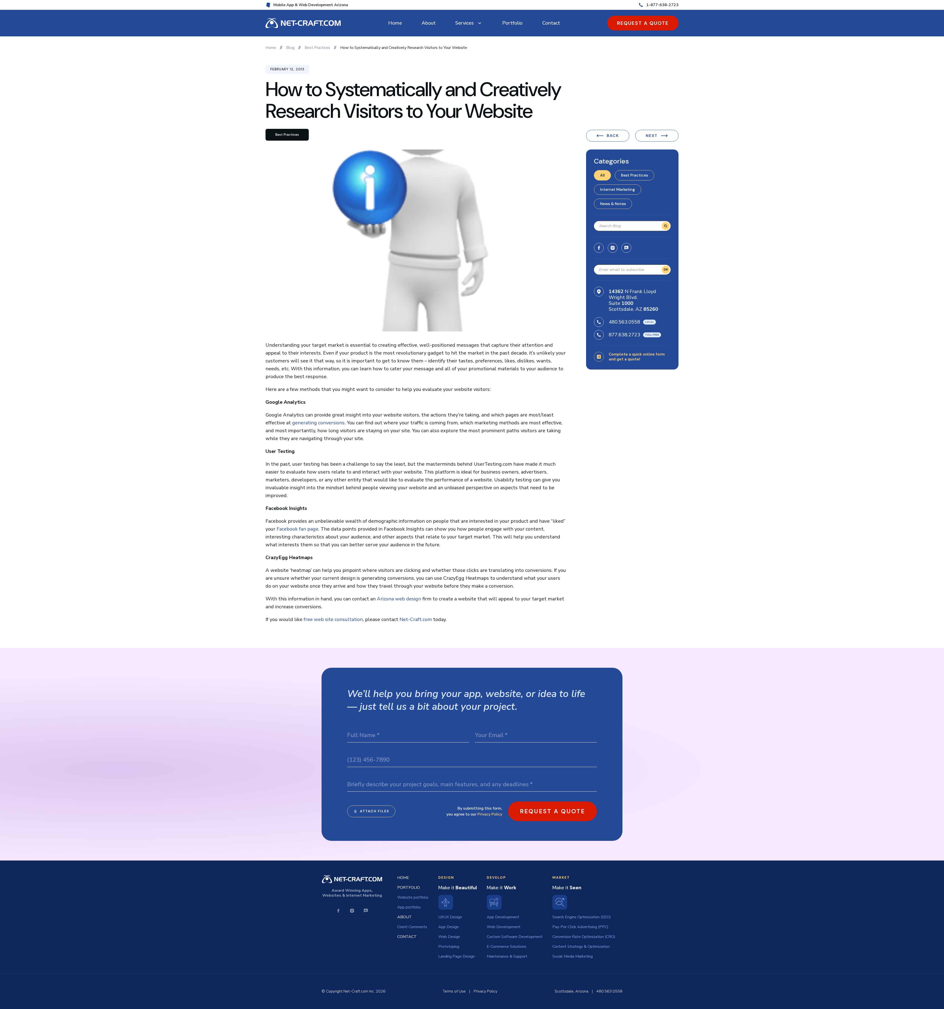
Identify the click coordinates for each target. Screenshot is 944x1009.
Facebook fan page (297, 529)
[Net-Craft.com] (303, 23)
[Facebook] (599, 248)
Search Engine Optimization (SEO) (581, 917)
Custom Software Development (515, 936)
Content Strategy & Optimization (581, 946)
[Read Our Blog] (626, 248)
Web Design (449, 936)
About (429, 23)
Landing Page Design (456, 956)
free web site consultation (333, 619)
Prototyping (448, 946)
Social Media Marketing (572, 956)
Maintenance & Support (507, 956)
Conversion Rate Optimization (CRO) (583, 936)
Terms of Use (454, 991)
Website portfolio (412, 897)
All (602, 175)
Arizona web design (399, 598)
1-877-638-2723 (662, 4)
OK (666, 269)
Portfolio (512, 23)
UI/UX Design (450, 917)
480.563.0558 (624, 322)
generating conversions (318, 422)
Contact (551, 23)
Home (395, 23)
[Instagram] (613, 248)
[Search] (666, 226)
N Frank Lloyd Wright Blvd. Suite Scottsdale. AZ (633, 300)
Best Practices (634, 175)
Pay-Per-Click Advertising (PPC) (580, 926)
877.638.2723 (624, 334)
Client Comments (412, 926)
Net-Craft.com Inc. (359, 991)
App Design (448, 926)
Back (613, 135)
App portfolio (409, 907)
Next (652, 135)
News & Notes (613, 203)
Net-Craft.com (415, 619)
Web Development (503, 926)
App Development (503, 917)
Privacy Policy (489, 814)
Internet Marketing (617, 189)
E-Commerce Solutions (506, 946)
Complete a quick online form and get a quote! (637, 357)
